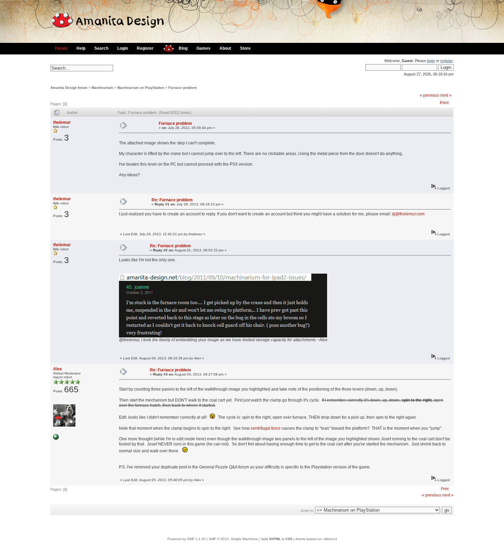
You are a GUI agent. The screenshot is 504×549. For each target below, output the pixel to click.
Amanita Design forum (68, 87)
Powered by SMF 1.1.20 (186, 539)
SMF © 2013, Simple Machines (233, 539)
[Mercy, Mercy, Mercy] (56, 438)
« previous (429, 95)
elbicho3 (330, 539)
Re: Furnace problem (172, 200)
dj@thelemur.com (408, 214)
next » (446, 95)
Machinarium (102, 87)
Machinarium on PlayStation (140, 87)
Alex (57, 369)
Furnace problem (182, 87)
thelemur (62, 122)
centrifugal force (265, 428)
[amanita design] (166, 47)
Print (444, 102)
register (446, 61)
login (431, 61)
